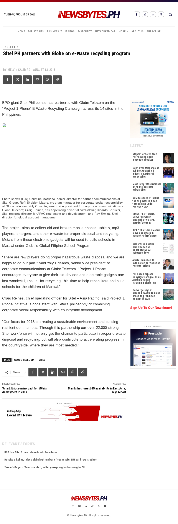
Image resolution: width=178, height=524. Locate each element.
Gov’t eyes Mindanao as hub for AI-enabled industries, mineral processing (145, 172)
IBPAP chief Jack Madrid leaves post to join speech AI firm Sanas (146, 233)
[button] (170, 14)
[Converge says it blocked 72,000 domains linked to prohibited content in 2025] (168, 294)
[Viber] (47, 79)
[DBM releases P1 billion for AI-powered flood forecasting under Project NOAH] (168, 202)
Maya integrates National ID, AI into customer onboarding (146, 187)
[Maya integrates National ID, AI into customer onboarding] (168, 188)
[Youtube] (105, 506)
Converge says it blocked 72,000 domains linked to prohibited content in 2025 (146, 294)
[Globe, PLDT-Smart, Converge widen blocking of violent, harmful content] (168, 218)
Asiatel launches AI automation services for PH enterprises (146, 263)
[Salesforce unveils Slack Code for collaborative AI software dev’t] (168, 248)
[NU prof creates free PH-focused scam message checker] (168, 158)
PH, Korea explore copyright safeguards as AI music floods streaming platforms (146, 278)
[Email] (37, 79)
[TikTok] (92, 506)
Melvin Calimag (19, 70)
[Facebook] (137, 14)
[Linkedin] (153, 14)
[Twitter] (161, 14)
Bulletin (12, 47)
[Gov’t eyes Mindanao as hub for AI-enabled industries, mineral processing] (168, 172)
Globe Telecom (24, 359)
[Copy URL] (57, 79)
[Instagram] (145, 14)
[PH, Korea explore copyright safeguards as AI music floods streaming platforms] (168, 278)
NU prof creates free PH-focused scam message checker (144, 157)
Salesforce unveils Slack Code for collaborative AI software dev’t (143, 248)
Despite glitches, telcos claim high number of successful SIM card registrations (50, 459)
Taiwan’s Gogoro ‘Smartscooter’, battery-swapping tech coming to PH (44, 467)
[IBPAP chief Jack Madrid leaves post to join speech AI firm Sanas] (168, 234)
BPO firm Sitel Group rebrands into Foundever (30, 452)
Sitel (41, 359)
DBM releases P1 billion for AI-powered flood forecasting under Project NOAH (145, 202)
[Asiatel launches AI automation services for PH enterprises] (168, 264)
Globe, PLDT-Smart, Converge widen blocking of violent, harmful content (143, 218)
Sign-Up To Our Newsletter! (151, 307)
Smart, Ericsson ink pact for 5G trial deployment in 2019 (25, 390)
